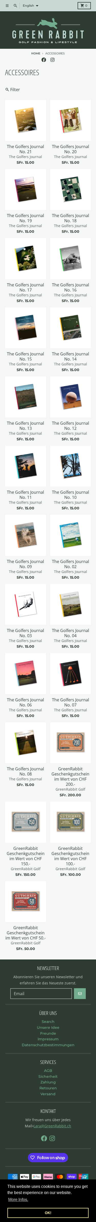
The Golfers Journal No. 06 (25, 702)
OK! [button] (48, 1213)
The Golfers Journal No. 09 (25, 564)
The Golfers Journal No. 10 (70, 495)
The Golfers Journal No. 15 (25, 356)
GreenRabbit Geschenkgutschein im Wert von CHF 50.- (25, 932)
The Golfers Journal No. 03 (25, 633)
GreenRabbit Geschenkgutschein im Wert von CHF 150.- (26, 856)
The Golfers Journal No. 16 (70, 287)
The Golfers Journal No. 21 (25, 149)
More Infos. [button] (18, 1199)
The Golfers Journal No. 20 (70, 149)
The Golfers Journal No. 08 (25, 771)
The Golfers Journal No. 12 (70, 426)
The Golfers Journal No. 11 (25, 495)
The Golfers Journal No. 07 (70, 702)
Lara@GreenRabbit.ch (52, 1125)
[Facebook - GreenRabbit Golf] (43, 59)
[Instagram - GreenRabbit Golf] (52, 59)
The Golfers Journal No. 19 (25, 218)
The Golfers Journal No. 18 (70, 218)
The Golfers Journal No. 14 (70, 356)
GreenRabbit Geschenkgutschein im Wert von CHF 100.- (70, 856)
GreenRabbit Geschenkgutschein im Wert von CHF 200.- (70, 776)
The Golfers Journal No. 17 (25, 287)
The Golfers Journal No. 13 (25, 426)
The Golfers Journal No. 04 (70, 633)
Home (35, 53)
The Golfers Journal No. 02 (70, 564)
